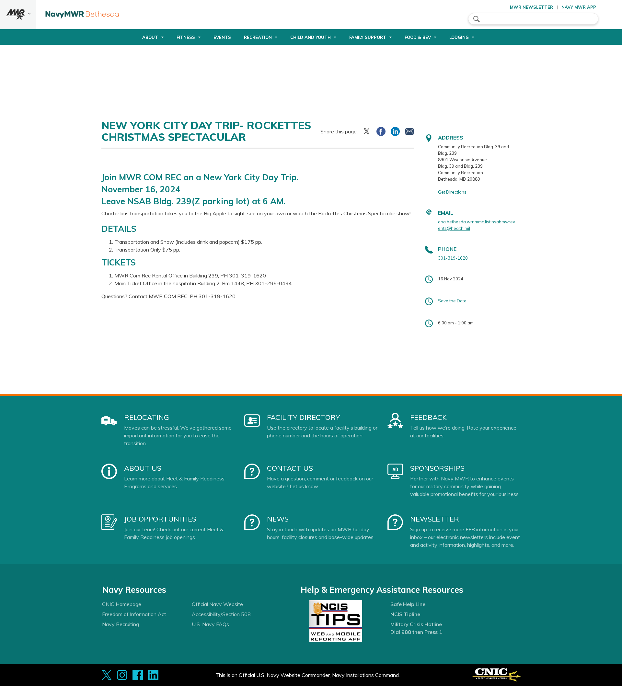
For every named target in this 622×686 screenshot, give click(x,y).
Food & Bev (418, 37)
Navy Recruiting (120, 624)
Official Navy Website (217, 604)
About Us (142, 468)
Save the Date (452, 300)
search (476, 19)
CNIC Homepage (121, 604)
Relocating (146, 417)
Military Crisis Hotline (416, 624)
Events (222, 37)
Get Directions (452, 192)
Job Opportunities (160, 518)
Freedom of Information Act (134, 614)
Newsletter (434, 518)
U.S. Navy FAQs (210, 624)
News (278, 518)
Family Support (367, 37)
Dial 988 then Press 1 (416, 632)
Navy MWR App (578, 7)
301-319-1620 (453, 258)
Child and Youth (310, 37)
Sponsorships (437, 468)
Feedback (428, 417)
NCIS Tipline (405, 614)
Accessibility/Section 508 (221, 614)
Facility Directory (303, 417)
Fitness (186, 37)
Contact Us (290, 468)
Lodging (459, 37)
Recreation (258, 37)
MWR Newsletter (531, 7)
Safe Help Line (407, 604)
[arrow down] (18, 14)
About (150, 37)
